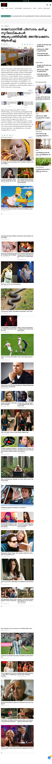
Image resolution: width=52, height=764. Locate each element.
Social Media (46, 8)
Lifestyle (40, 8)
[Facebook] (23, 1)
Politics (11, 8)
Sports (34, 8)
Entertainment (18, 8)
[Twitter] (25, 1)
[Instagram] (27, 1)
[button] (50, 5)
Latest (6, 8)
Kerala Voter (5, 43)
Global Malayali (27, 8)
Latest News (39, 62)
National (7, 26)
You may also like (41, 82)
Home (2, 8)
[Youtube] (28, 1)
